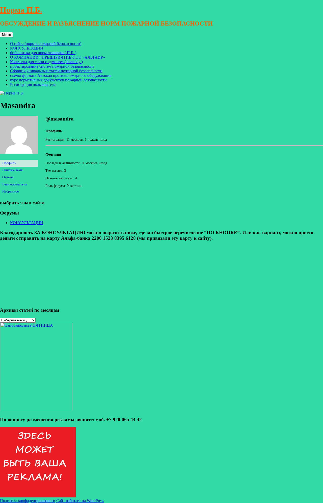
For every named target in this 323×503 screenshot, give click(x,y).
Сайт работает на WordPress (80, 500)
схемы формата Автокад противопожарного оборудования (60, 75)
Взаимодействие (14, 184)
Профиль (9, 163)
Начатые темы (12, 170)
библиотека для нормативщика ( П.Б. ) (43, 53)
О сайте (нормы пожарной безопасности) (45, 43)
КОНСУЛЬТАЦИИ (26, 48)
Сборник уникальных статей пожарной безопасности (56, 71)
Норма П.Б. (21, 9)
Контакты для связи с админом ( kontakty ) (46, 62)
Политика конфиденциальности (27, 500)
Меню (6, 35)
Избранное (10, 191)
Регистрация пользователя (33, 84)
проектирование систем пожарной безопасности (52, 66)
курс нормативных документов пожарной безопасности (58, 80)
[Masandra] (19, 157)
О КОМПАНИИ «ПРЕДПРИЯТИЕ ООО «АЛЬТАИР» (57, 57)
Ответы (7, 177)
